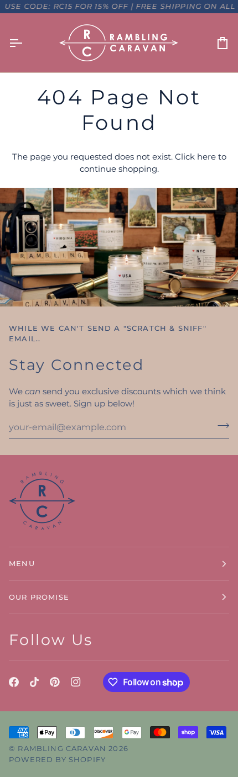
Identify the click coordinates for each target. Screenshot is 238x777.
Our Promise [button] (39, 597)
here (206, 156)
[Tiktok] (34, 682)
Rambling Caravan (62, 748)
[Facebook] (14, 682)
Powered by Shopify (57, 759)
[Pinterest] (55, 682)
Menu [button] (22, 563)
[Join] (220, 426)
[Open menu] (25, 42)
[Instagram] (76, 682)
